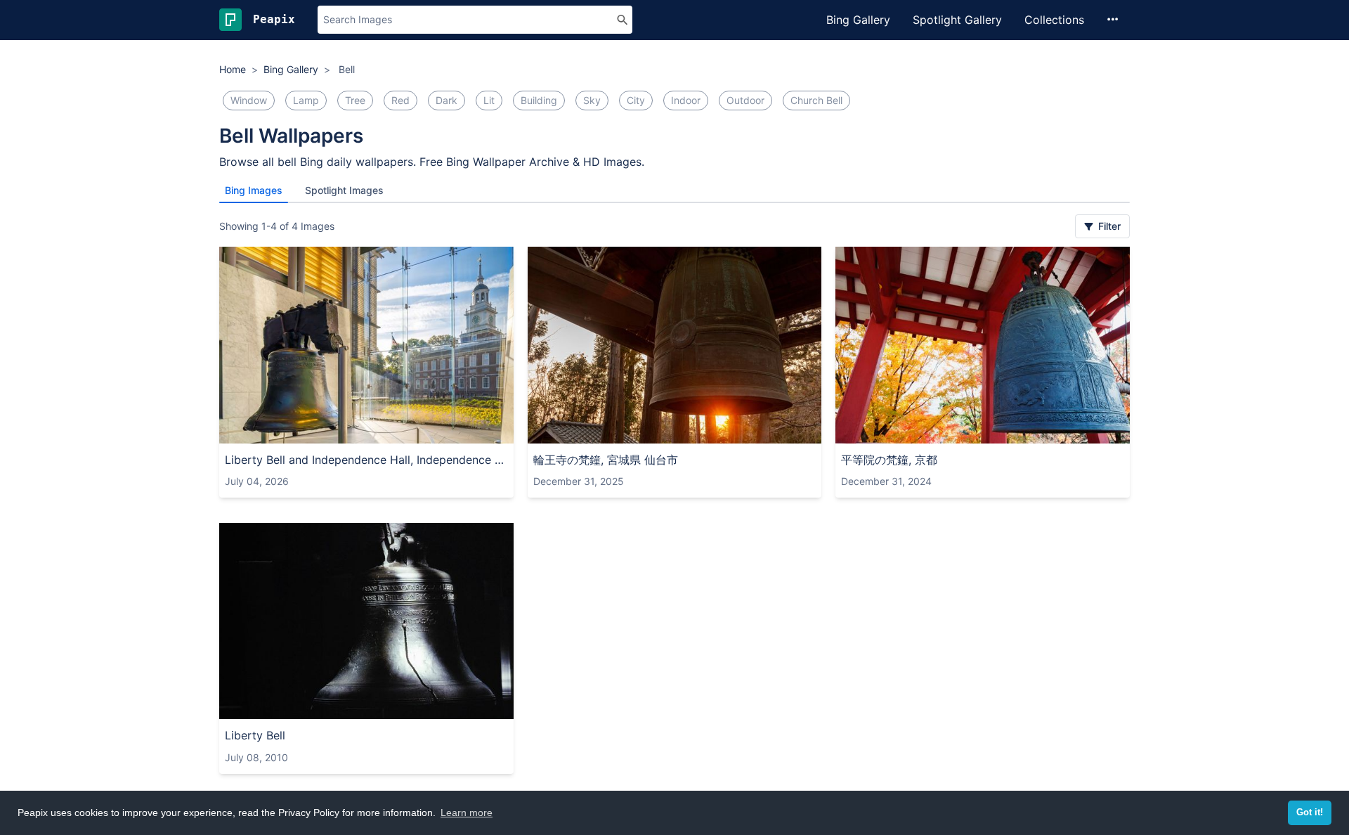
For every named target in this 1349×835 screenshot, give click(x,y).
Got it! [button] (1309, 812)
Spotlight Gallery (957, 20)
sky (592, 100)
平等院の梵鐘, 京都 (889, 460)
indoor (685, 100)
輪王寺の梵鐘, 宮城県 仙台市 (605, 460)
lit (489, 100)
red (400, 100)
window (248, 100)
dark (446, 100)
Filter (1108, 226)
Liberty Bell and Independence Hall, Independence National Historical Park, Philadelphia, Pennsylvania (366, 460)
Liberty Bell (255, 735)
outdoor (745, 100)
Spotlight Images (344, 190)
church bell (816, 100)
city (636, 100)
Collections (1054, 20)
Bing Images (253, 190)
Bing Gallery (858, 20)
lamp (306, 100)
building (539, 100)
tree (355, 100)
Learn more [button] (467, 812)
